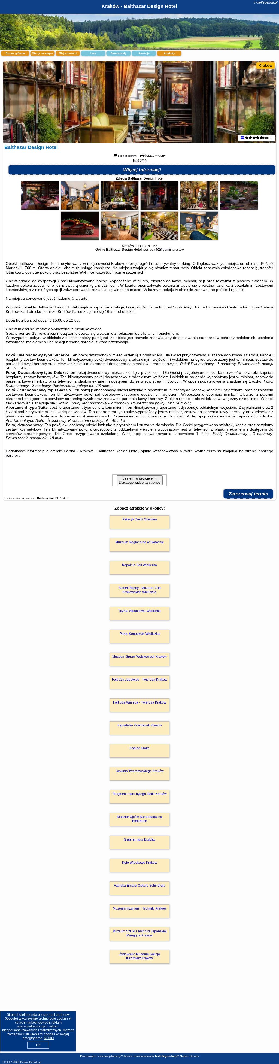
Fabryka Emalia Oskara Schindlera (139, 885)
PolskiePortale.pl (30, 1061)
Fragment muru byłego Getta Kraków (140, 794)
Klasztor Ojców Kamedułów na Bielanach (139, 819)
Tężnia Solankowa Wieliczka (139, 611)
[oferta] (242, 138)
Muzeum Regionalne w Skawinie (139, 542)
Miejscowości (68, 53)
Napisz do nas (189, 1056)
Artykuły (169, 53)
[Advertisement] (139, 1014)
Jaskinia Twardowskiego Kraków (140, 771)
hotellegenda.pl (266, 2)
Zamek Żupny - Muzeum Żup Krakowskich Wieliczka (140, 590)
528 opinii (163, 249)
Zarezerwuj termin (248, 493)
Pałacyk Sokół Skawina (139, 519)
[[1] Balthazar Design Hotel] (139, 102)
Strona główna (15, 53)
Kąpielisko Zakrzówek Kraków (139, 725)
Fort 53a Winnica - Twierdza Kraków (139, 702)
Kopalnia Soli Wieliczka (139, 565)
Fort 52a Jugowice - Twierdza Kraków (139, 679)
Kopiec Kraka (140, 748)
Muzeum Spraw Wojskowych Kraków (139, 657)
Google (11, 1018)
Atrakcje (144, 53)
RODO (49, 1038)
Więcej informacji (142, 169)
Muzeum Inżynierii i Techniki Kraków (139, 908)
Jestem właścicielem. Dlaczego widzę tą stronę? (139, 480)
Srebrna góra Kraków (139, 840)
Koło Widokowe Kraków (139, 863)
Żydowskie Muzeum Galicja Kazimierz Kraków (139, 956)
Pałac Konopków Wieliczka (140, 634)
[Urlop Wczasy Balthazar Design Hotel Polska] (40, 208)
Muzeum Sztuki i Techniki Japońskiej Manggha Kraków (140, 933)
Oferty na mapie (42, 53)
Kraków (265, 65)
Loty (93, 53)
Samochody (118, 53)
